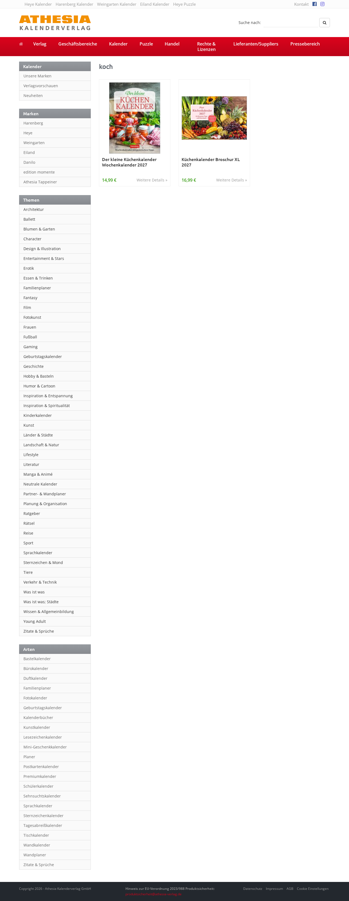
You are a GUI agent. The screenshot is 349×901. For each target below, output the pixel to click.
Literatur (31, 464)
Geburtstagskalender (42, 356)
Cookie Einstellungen (313, 888)
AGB (290, 888)
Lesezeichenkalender (42, 737)
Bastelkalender (37, 658)
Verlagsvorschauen (40, 85)
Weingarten (34, 142)
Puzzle (146, 44)
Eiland (29, 152)
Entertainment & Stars (43, 258)
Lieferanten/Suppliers (255, 44)
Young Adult (34, 621)
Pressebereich (305, 44)
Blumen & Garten (39, 229)
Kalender (118, 44)
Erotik (28, 268)
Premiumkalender (39, 776)
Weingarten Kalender (116, 4)
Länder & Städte (38, 435)
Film (27, 307)
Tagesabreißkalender (42, 825)
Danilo (29, 162)
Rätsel (29, 523)
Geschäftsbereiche (77, 44)
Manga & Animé (38, 474)
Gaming (30, 346)
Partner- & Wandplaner (44, 493)
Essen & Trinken (38, 278)
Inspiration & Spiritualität (46, 405)
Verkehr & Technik (40, 582)
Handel (172, 44)
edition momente (39, 172)
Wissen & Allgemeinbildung (48, 611)
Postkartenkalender (41, 766)
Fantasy (30, 297)
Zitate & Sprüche (38, 631)
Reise (28, 533)
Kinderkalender (37, 415)
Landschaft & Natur (41, 444)
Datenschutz (252, 888)
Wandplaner (34, 854)
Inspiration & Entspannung (48, 395)
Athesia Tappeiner (40, 181)
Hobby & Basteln (38, 376)
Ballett (29, 219)
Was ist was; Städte (41, 601)
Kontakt (301, 4)
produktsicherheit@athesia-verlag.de (153, 894)
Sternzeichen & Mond (43, 562)
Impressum (274, 888)
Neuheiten (33, 95)
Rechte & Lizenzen (206, 46)
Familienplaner (37, 287)
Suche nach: (250, 22)
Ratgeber (31, 513)
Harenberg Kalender (74, 4)
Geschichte (33, 366)
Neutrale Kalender (40, 484)
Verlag (39, 44)
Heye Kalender (38, 4)
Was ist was (34, 591)
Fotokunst (32, 317)
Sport (28, 542)
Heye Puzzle (184, 4)
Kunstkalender (36, 727)
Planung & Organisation (45, 503)
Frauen (29, 327)
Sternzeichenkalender (43, 815)
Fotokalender (35, 697)
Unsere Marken (37, 75)
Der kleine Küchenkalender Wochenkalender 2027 (129, 162)
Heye (27, 132)
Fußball (30, 336)
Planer (29, 756)
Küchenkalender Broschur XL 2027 (211, 162)
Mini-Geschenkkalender (45, 747)
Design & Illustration (42, 248)
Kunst (28, 425)
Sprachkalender (37, 552)
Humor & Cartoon (39, 386)
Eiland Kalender (154, 4)
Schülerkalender (38, 786)
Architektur (33, 209)
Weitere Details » (152, 180)
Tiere (28, 572)
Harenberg (33, 123)
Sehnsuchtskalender (42, 796)
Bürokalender (35, 668)
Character (32, 238)
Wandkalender (36, 845)
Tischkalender (36, 835)
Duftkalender (35, 678)
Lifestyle (30, 454)
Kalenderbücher (38, 717)
